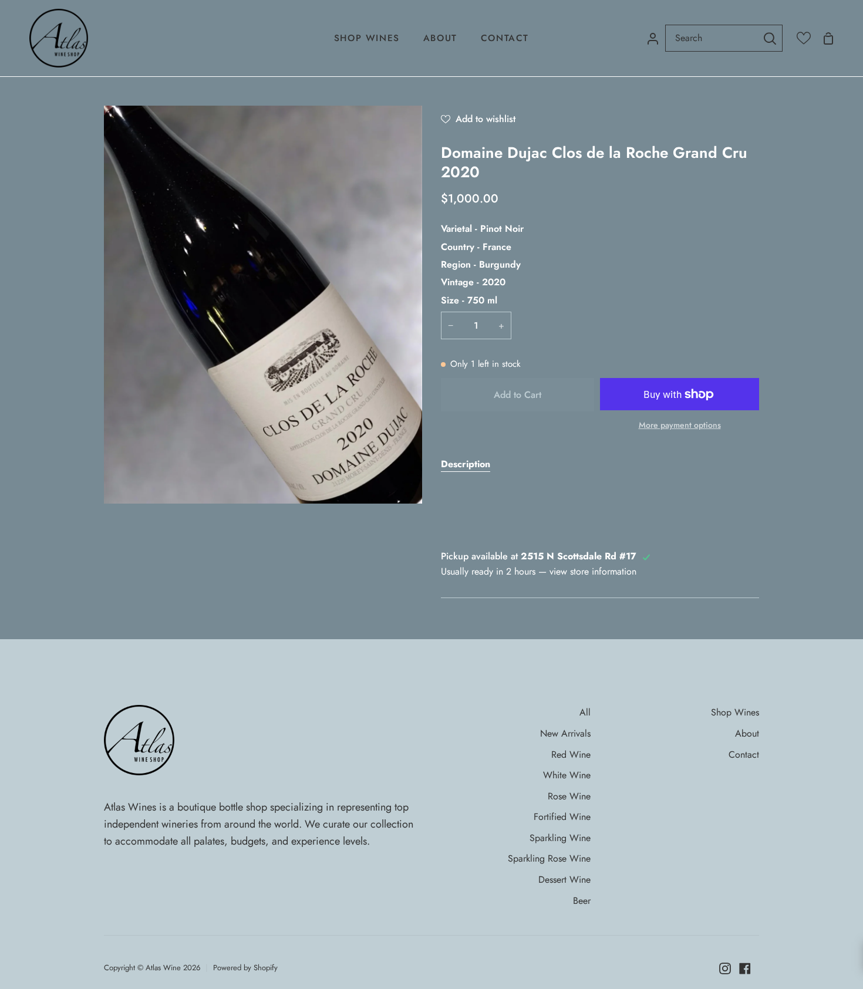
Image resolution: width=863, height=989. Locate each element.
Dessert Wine (564, 879)
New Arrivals (565, 733)
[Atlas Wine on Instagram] (725, 968)
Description (465, 464)
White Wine (567, 775)
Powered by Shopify (245, 967)
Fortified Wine (562, 816)
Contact (744, 754)
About (747, 733)
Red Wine (571, 754)
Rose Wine (569, 796)
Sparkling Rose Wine (549, 858)
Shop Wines (735, 712)
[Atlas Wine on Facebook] (745, 968)
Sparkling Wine (560, 838)
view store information (593, 571)
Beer (582, 900)
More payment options (680, 425)
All (585, 712)
